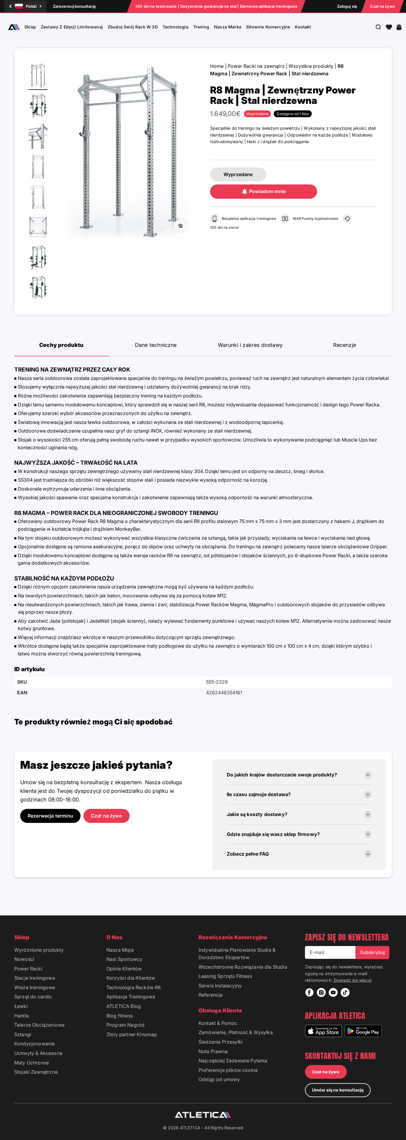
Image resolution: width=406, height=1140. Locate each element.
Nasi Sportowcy (124, 959)
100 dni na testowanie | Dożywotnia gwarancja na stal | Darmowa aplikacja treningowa (216, 6)
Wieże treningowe (34, 987)
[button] (389, 27)
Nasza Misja (120, 950)
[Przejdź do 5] (38, 197)
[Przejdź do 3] (38, 137)
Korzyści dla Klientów (130, 978)
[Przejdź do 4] (38, 167)
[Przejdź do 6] (38, 228)
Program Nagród (125, 1025)
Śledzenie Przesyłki (221, 1042)
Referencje (211, 995)
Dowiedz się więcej (353, 980)
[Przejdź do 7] (38, 258)
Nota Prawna (213, 1051)
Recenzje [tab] (344, 345)
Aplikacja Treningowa (130, 997)
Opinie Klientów (124, 969)
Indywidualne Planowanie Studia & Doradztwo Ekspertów (237, 954)
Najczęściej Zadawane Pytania (233, 1061)
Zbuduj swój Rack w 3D (133, 26)
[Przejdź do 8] (38, 288)
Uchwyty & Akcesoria (38, 1053)
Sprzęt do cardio (33, 997)
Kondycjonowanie (34, 1044)
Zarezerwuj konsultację (74, 6)
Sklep (30, 26)
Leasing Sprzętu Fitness (225, 976)
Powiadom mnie (267, 191)
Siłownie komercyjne (268, 26)
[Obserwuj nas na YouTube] (333, 992)
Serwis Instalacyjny (220, 986)
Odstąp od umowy (219, 1079)
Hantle (21, 1016)
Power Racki (28, 969)
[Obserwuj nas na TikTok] (345, 992)
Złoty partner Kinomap (131, 1034)
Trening (201, 26)
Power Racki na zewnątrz (256, 66)
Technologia (175, 26)
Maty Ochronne (31, 1063)
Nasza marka (227, 26)
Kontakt (303, 26)
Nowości (24, 959)
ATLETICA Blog (123, 1006)
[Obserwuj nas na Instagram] (321, 992)
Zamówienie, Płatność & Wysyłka (236, 1032)
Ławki (21, 1006)
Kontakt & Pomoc (218, 1023)
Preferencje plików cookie (228, 1070)
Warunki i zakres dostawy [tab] (250, 345)
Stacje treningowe (34, 978)
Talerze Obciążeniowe (39, 1025)
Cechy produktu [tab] (61, 345)
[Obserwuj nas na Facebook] (309, 992)
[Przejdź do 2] (38, 106)
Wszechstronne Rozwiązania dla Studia (243, 967)
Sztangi (22, 1034)
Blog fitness (119, 1016)
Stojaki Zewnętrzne (36, 1072)
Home (217, 66)
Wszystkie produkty (311, 66)
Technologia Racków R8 (133, 987)
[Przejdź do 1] (38, 76)
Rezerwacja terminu (50, 816)
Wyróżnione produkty (39, 950)
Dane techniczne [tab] (156, 345)
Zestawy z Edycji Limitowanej (72, 26)
